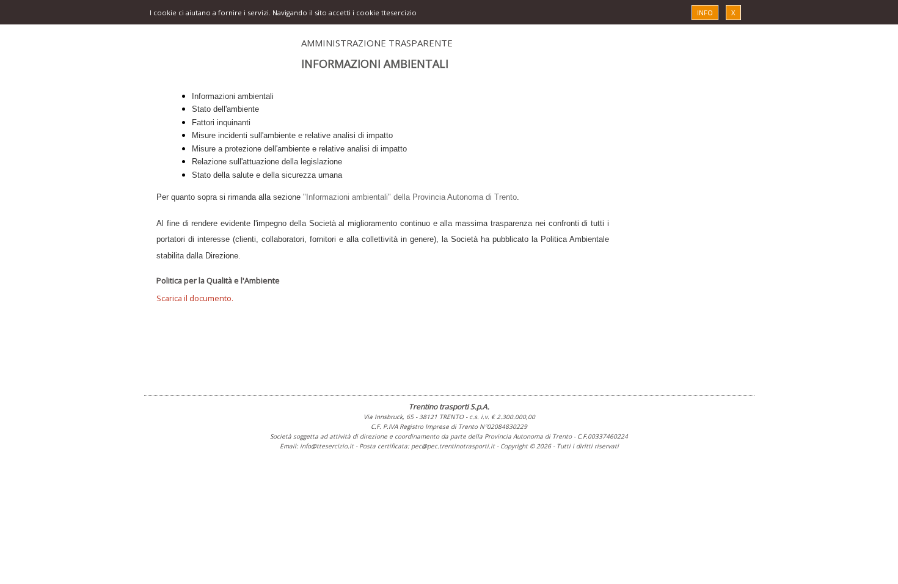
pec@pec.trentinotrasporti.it (453, 446)
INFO (705, 12)
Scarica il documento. (194, 298)
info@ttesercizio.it (327, 446)
